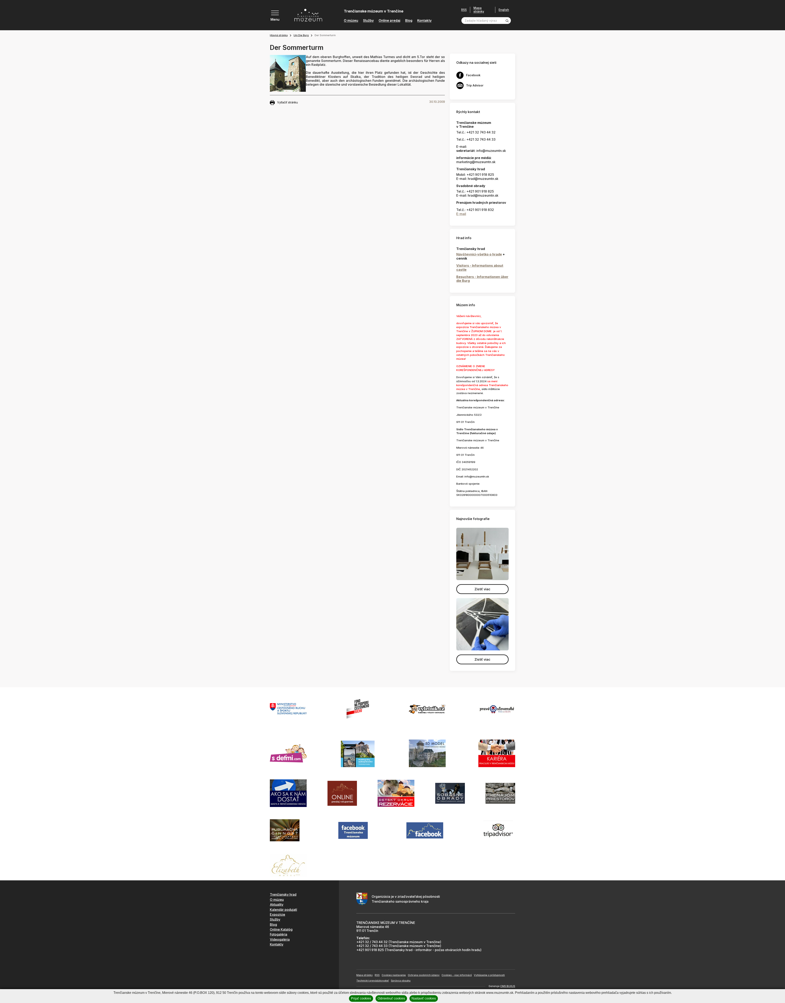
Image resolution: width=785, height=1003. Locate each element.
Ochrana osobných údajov (424, 975)
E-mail (461, 214)
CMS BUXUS (507, 986)
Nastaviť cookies (424, 998)
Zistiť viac (482, 589)
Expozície (277, 914)
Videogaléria (280, 939)
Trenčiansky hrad (283, 894)
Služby (368, 20)
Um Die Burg (301, 35)
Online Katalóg (281, 929)
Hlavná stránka (279, 35)
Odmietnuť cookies (391, 998)
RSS (464, 9)
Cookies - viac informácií (457, 975)
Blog (408, 20)
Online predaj (389, 20)
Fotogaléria (278, 934)
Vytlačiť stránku (287, 102)
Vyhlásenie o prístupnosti (489, 975)
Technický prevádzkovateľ (372, 980)
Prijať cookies (361, 998)
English (504, 9)
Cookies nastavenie (394, 975)
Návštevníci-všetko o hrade (479, 254)
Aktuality (276, 904)
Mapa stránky (478, 9)
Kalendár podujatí (283, 910)
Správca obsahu (400, 980)
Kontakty (424, 20)
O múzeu (351, 20)
